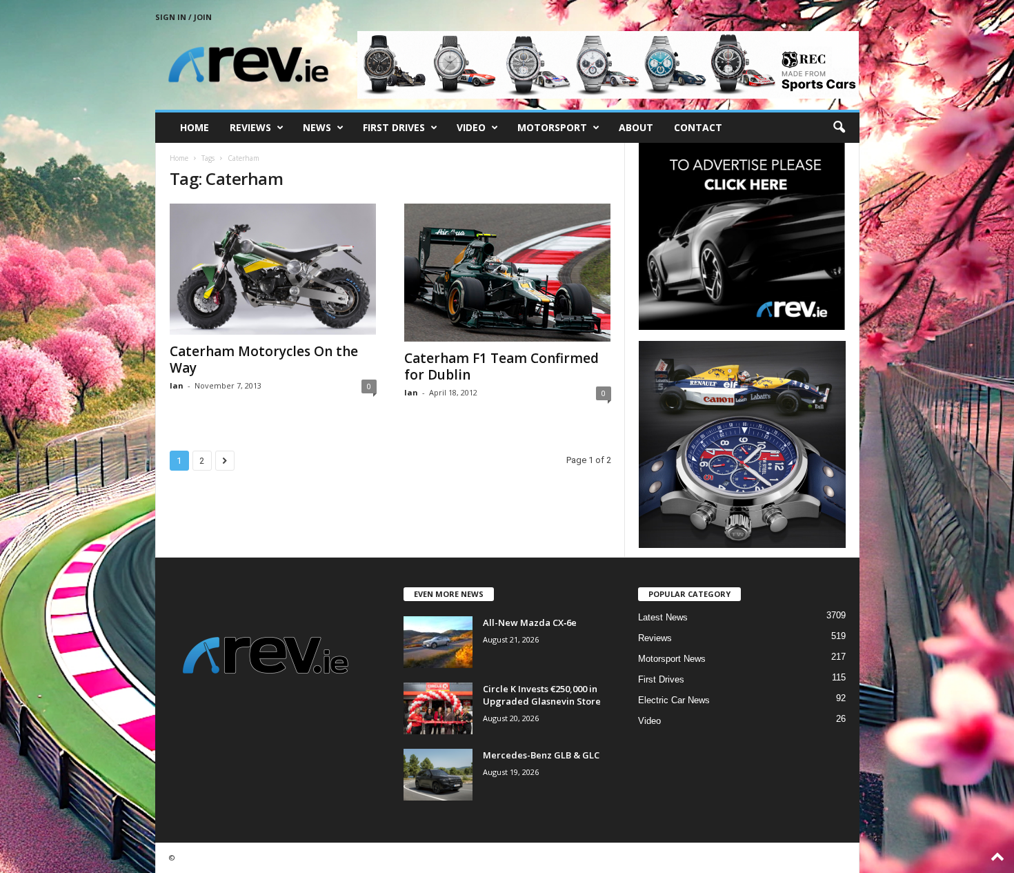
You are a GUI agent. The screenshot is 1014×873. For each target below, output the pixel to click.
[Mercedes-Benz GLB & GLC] (438, 775)
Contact (698, 127)
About (636, 127)
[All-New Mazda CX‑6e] (438, 642)
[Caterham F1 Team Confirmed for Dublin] (507, 273)
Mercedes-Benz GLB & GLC (541, 755)
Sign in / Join (183, 17)
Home (194, 127)
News (317, 127)
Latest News (663, 617)
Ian (176, 385)
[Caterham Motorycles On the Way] (273, 269)
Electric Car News (674, 700)
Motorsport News (672, 659)
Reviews (250, 127)
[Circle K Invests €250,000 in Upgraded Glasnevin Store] (438, 708)
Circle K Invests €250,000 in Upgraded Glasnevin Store (542, 695)
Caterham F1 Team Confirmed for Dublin (501, 366)
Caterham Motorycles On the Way (264, 359)
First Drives (394, 127)
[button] (839, 127)
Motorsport (552, 127)
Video (471, 127)
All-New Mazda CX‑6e (530, 622)
